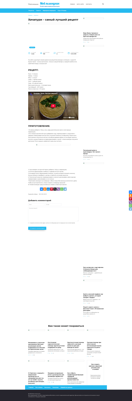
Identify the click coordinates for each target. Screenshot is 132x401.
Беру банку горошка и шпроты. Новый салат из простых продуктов (91, 34)
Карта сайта (80, 4)
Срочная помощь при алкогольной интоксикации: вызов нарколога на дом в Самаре (94, 346)
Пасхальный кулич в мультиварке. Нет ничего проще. (91, 152)
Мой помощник (49, 3)
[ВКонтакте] (41, 189)
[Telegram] (65, 189)
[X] (55, 189)
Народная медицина (49, 10)
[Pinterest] (51, 189)
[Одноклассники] (44, 189)
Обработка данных (66, 387)
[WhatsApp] (61, 189)
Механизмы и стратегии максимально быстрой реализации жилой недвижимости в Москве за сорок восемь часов (36, 346)
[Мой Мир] (48, 189)
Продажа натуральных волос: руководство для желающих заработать (56, 374)
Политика (56, 387)
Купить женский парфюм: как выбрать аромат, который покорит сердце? (93, 295)
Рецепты (31, 10)
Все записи (39, 387)
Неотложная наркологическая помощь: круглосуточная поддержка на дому (56, 345)
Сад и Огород (62, 10)
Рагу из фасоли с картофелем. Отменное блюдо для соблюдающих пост (93, 269)
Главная (72, 4)
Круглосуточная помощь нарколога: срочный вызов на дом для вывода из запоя (75, 345)
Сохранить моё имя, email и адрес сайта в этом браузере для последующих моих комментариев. (52, 222)
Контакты (89, 4)
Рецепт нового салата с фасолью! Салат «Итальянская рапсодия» (93, 308)
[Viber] (58, 189)
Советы (38, 10)
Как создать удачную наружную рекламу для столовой (95, 367)
